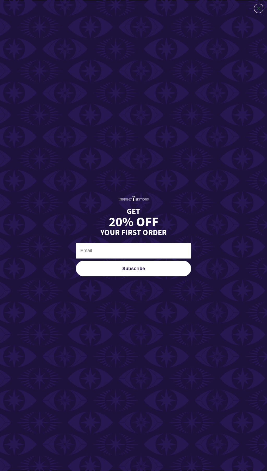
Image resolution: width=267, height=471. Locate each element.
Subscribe (133, 268)
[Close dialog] (258, 8)
